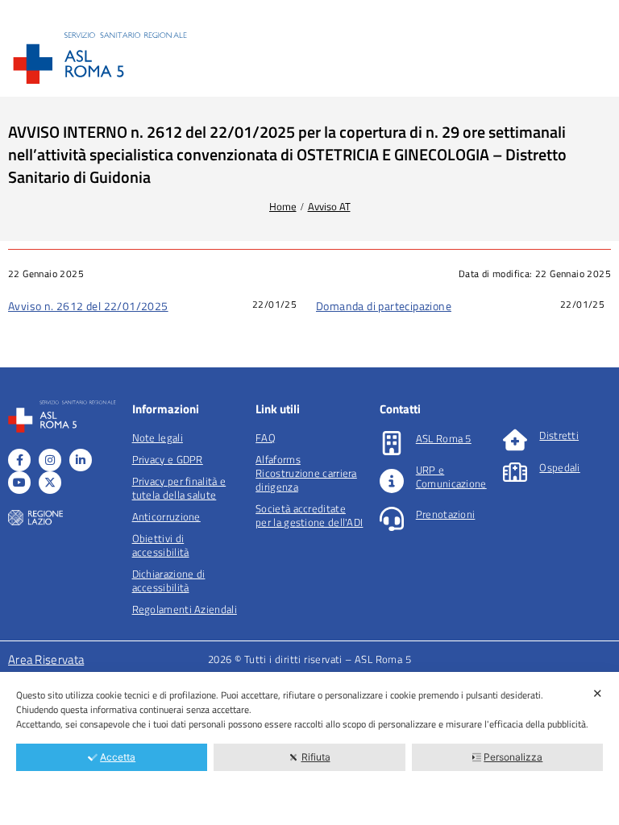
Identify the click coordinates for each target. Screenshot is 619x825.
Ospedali (559, 467)
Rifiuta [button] (315, 757)
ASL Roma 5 (444, 438)
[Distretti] (515, 440)
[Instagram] (50, 460)
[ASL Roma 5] (392, 443)
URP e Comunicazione (451, 476)
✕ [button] (597, 693)
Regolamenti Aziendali (184, 609)
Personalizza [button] (513, 757)
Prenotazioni (446, 514)
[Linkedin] (80, 460)
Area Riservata (46, 659)
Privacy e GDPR (167, 459)
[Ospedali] (515, 472)
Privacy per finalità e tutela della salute (179, 488)
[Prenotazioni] (392, 519)
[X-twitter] (50, 482)
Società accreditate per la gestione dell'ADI (309, 515)
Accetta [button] (117, 757)
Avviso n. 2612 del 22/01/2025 (88, 305)
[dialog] (309, 748)
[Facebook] (19, 460)
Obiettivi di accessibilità (160, 545)
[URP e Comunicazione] (392, 481)
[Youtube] (19, 482)
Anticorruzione (166, 516)
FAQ (265, 437)
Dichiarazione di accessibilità (169, 580)
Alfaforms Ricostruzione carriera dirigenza (306, 473)
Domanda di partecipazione (383, 305)
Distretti (559, 435)
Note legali (157, 437)
